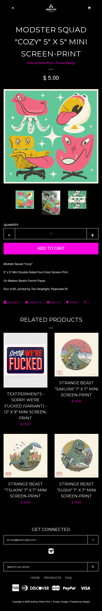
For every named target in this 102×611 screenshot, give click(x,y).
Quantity (11, 224)
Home (35, 577)
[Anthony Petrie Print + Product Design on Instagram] (51, 552)
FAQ (68, 577)
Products (52, 577)
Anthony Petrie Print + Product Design (51, 63)
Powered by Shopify (80, 601)
